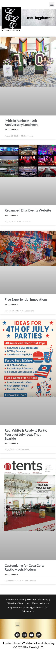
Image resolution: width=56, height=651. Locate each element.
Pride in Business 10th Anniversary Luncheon (21, 122)
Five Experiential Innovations (26, 299)
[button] (51, 4)
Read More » (11, 130)
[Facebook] (17, 635)
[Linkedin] (39, 635)
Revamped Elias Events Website (28, 210)
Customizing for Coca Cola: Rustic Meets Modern (24, 567)
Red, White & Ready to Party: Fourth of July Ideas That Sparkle (26, 434)
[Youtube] (31, 635)
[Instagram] (24, 635)
